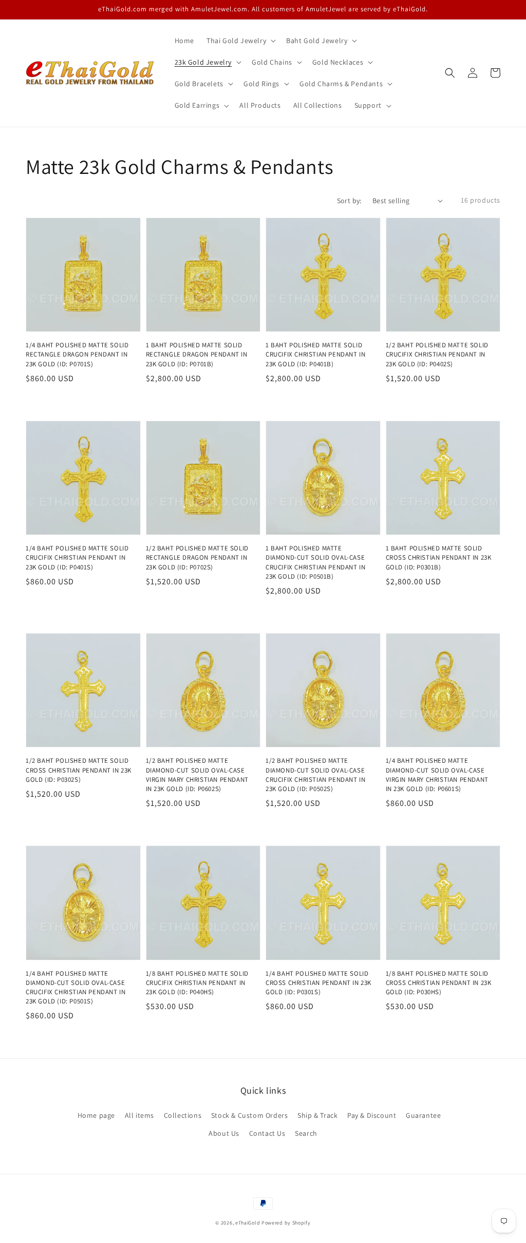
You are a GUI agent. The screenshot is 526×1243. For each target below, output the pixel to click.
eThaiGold (247, 1222)
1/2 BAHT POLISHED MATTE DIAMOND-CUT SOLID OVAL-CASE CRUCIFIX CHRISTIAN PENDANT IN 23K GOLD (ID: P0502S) (315, 774)
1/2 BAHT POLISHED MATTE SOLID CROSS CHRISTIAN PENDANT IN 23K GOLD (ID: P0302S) (79, 769)
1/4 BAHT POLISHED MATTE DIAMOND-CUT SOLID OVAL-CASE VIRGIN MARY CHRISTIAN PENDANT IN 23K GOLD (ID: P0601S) (437, 774)
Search (306, 1133)
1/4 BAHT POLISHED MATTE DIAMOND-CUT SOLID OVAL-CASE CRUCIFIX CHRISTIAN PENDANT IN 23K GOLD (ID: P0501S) (75, 987)
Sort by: (349, 200)
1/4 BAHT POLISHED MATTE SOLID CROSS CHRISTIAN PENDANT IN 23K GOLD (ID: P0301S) (318, 982)
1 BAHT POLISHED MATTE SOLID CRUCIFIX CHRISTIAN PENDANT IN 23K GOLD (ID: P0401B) (315, 354)
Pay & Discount (371, 1115)
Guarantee (423, 1115)
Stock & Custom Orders (249, 1115)
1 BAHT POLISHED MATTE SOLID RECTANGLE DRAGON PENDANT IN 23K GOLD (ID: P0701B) (197, 354)
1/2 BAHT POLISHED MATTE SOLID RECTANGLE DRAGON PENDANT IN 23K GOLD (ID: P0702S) (197, 557)
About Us (224, 1133)
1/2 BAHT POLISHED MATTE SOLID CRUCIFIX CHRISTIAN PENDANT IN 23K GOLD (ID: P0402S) (437, 354)
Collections (183, 1115)
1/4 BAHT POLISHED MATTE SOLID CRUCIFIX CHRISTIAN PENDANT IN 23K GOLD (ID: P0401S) (77, 557)
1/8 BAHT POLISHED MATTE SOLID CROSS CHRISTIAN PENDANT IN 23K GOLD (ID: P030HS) (439, 982)
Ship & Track (317, 1115)
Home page (96, 1115)
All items (139, 1115)
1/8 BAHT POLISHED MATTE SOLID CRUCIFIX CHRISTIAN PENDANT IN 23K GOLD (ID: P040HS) (197, 982)
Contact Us (267, 1133)
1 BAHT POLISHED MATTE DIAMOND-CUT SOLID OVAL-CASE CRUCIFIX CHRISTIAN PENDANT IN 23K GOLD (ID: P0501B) (315, 562)
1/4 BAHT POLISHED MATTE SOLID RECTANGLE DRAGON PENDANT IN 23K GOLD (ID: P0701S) (77, 354)
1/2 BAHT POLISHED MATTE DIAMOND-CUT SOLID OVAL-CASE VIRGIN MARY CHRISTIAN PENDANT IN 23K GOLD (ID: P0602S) (197, 774)
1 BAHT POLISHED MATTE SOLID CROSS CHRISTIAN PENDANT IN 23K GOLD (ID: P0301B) (439, 557)
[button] (450, 73)
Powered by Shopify (286, 1222)
